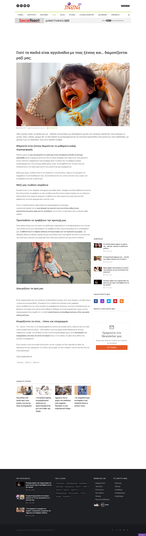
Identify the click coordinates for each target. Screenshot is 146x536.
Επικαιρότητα (69, 486)
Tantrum (20, 362)
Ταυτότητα (98, 486)
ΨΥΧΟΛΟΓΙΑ (53, 128)
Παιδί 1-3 (28, 362)
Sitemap (98, 496)
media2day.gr (119, 496)
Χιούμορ (58, 496)
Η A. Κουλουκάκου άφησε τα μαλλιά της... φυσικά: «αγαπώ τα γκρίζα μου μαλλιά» (115, 246)
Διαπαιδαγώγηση (71, 483)
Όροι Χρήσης (99, 493)
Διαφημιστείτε (100, 483)
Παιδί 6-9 (66, 490)
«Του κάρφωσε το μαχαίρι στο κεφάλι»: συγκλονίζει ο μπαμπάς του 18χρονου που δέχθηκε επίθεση (38, 511)
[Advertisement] (53, 436)
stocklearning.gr (120, 493)
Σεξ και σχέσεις (74, 493)
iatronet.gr (118, 483)
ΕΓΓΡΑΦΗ (112, 347)
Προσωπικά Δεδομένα (102, 499)
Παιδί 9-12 (74, 490)
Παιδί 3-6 (36, 362)
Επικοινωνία (99, 489)
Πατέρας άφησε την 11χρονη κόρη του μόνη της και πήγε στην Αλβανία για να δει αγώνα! (116, 283)
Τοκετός (83, 493)
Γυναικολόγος (60, 483)
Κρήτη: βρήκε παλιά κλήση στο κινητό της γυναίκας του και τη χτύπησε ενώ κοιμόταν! (115, 270)
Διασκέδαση (83, 483)
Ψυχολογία (66, 496)
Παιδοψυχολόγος (61, 493)
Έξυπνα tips (59, 486)
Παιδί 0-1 (78, 486)
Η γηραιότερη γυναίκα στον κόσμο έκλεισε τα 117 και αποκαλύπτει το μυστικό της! (38, 498)
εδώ (108, 20)
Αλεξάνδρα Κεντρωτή (37, 128)
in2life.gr (117, 486)
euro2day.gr (118, 489)
